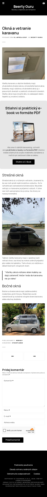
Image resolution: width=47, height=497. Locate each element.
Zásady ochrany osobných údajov (23, 469)
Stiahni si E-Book (23, 162)
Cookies (37, 474)
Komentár (7, 381)
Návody (19, 340)
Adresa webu (9, 422)
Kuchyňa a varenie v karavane (12, 356)
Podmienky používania (23, 465)
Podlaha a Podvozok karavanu (34, 356)
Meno (5, 410)
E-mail (6, 416)
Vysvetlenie (17, 343)
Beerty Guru (24, 6)
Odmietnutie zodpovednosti (18, 474)
